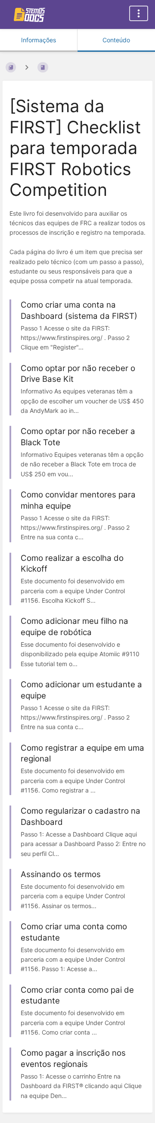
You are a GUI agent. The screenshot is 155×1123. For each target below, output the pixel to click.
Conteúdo (116, 40)
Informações (38, 40)
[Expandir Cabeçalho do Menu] (138, 13)
